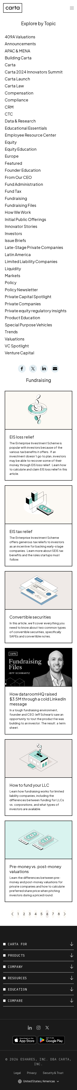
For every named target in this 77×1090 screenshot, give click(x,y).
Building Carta (18, 57)
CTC (9, 113)
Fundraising (16, 198)
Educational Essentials (26, 127)
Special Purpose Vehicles (28, 324)
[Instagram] (38, 1028)
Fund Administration (24, 184)
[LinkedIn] (30, 1028)
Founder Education (23, 170)
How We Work (18, 212)
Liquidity (13, 268)
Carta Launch (17, 78)
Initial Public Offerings (25, 219)
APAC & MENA (17, 50)
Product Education (22, 317)
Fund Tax (13, 191)
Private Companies (23, 303)
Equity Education (21, 148)
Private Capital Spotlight (28, 296)
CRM (9, 106)
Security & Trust (53, 1072)
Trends (11, 331)
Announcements (20, 43)
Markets (12, 275)
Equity (11, 142)
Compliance (16, 99)
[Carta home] (12, 8)
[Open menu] (72, 8)
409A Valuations (20, 36)
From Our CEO (18, 177)
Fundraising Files (20, 205)
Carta (10, 64)
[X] (47, 1028)
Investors (13, 233)
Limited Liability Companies (31, 261)
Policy (10, 282)
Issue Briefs (15, 240)
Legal (17, 1072)
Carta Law (14, 85)
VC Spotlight (17, 345)
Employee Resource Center (30, 134)
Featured (13, 163)
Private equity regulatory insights (36, 310)
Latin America (18, 254)
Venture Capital (19, 352)
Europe (12, 155)
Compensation (19, 92)
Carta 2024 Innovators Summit (34, 71)
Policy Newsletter (21, 289)
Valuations (14, 338)
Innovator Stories (21, 226)
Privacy (32, 1072)
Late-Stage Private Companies (34, 247)
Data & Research (20, 120)
